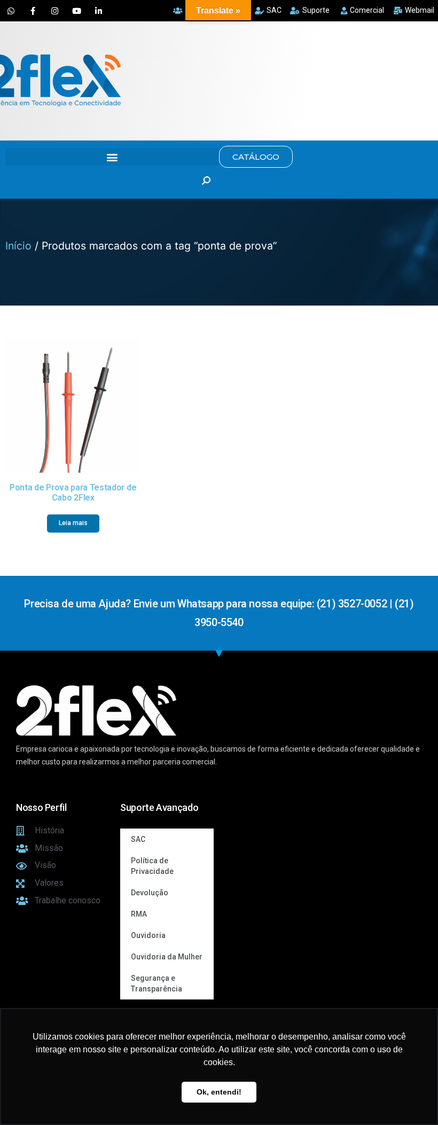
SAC (138, 839)
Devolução (149, 892)
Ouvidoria (148, 935)
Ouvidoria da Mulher (166, 956)
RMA (139, 914)
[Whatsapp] (11, 11)
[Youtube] (76, 11)
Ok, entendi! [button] (219, 1092)
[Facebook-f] (33, 11)
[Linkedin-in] (98, 11)
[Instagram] (54, 11)
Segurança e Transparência (156, 983)
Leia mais (73, 523)
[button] (112, 157)
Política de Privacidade (152, 866)
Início (18, 245)
